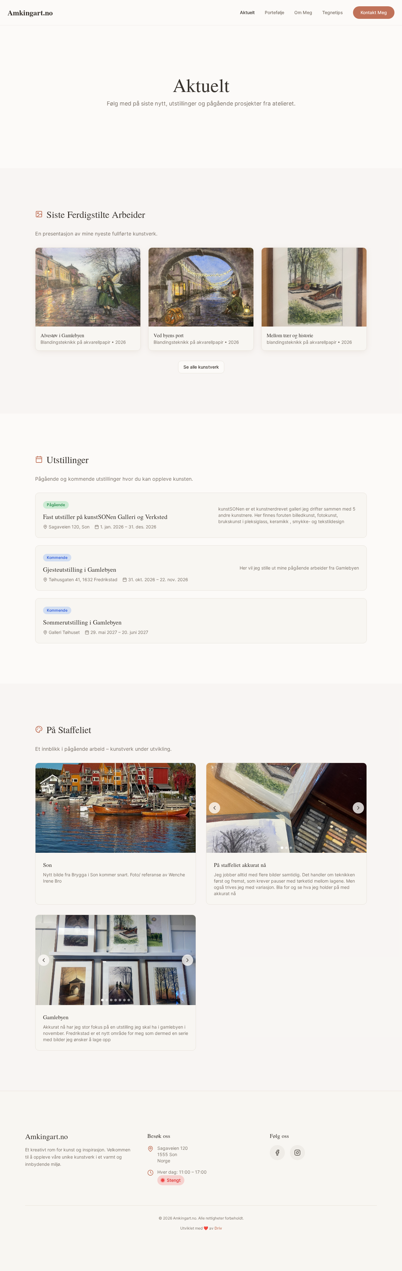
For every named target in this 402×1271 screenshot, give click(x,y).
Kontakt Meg (374, 12)
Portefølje (274, 12)
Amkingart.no (30, 13)
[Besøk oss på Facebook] (277, 1152)
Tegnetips (332, 12)
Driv (218, 1228)
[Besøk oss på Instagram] (297, 1152)
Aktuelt (247, 12)
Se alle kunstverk (201, 367)
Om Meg (303, 12)
